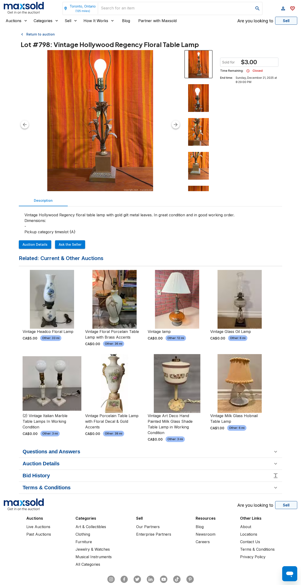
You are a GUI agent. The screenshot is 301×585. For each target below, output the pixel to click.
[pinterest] (190, 579)
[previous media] (25, 125)
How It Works (95, 20)
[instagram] (111, 579)
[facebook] (124, 579)
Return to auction (40, 34)
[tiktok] (176, 579)
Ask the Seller (70, 244)
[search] (257, 8)
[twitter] (137, 579)
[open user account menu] (283, 8)
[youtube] (163, 579)
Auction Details (35, 244)
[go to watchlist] (292, 8)
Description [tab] (43, 200)
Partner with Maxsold (157, 20)
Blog (126, 20)
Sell (68, 20)
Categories (43, 20)
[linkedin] (150, 579)
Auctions (13, 20)
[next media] (176, 125)
